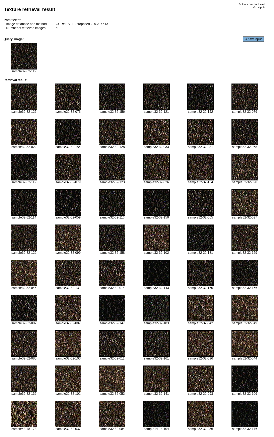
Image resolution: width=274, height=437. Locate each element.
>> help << (259, 7)
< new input (253, 39)
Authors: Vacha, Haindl (252, 4)
